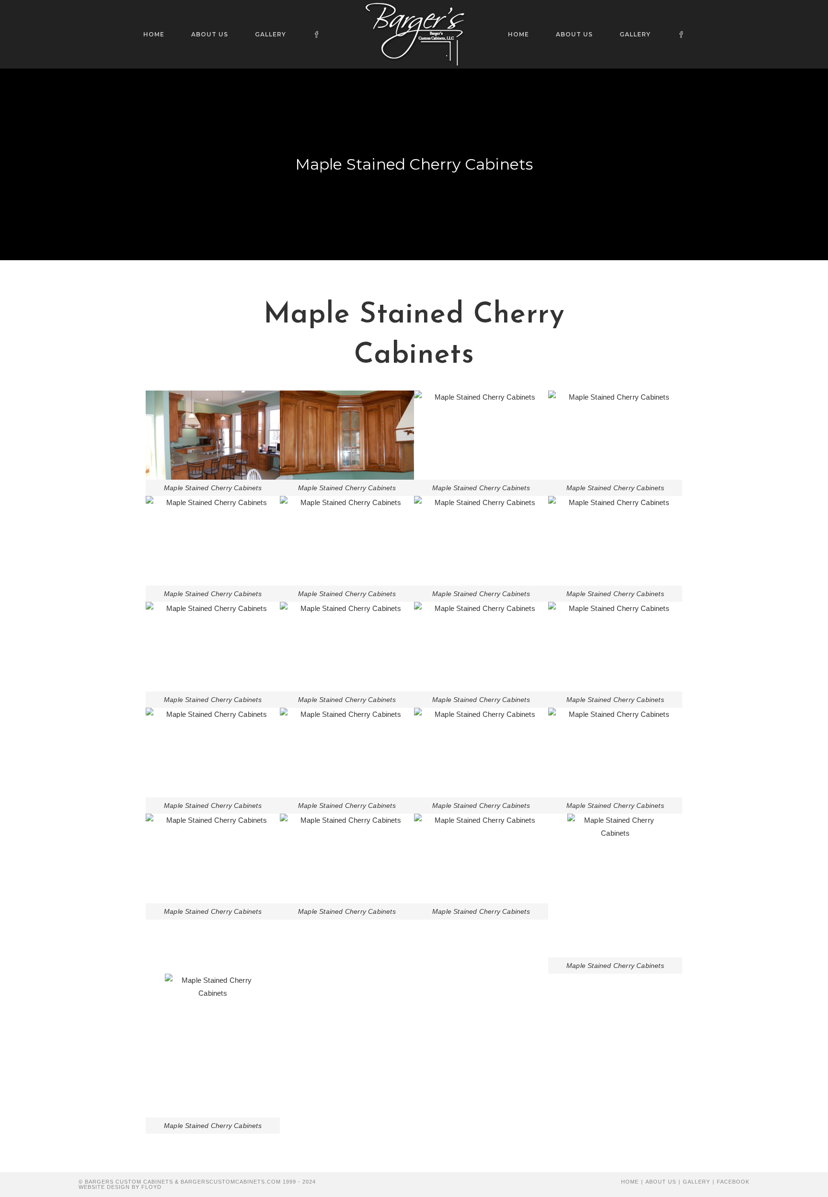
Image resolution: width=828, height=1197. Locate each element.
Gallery (696, 1182)
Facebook (733, 1182)
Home (630, 1182)
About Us (660, 1182)
